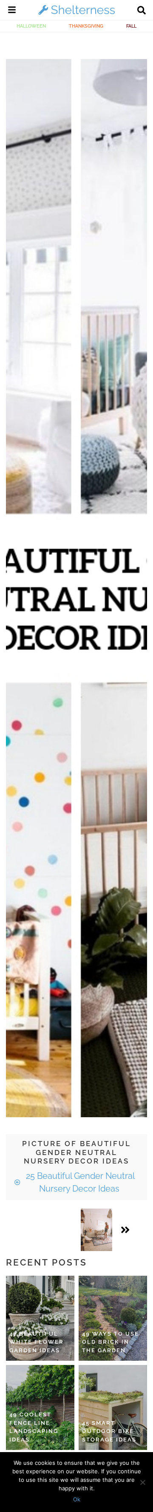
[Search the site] (141, 11)
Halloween (31, 26)
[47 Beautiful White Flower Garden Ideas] (40, 1318)
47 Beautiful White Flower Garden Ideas (36, 1342)
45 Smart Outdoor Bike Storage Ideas (109, 1431)
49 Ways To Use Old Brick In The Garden (110, 1342)
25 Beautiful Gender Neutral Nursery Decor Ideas (79, 1182)
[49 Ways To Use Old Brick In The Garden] (113, 1318)
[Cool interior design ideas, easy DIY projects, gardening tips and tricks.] (76, 14)
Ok (76, 1499)
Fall (131, 26)
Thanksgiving (86, 26)
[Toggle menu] (12, 11)
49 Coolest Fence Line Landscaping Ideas (33, 1427)
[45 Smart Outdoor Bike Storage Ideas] (113, 1407)
